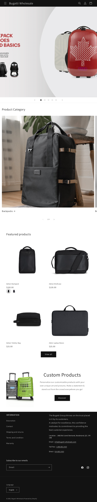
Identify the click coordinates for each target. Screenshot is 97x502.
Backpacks (7, 211)
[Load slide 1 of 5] (41, 100)
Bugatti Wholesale (17, 498)
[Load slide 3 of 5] (48, 100)
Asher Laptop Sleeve (56, 343)
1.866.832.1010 (61, 447)
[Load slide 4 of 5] (52, 100)
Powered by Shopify (30, 498)
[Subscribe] (49, 467)
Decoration (10, 421)
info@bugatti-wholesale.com (65, 442)
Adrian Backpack (12, 284)
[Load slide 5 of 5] (56, 100)
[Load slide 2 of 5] (45, 100)
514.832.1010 (59, 451)
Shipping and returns (15, 432)
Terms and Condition (14, 438)
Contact (9, 426)
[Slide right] (54, 219)
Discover (62, 398)
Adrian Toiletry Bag (13, 343)
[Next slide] (62, 100)
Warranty (10, 443)
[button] (5, 3)
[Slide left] (43, 219)
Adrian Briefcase (55, 284)
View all (48, 354)
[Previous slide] (35, 100)
